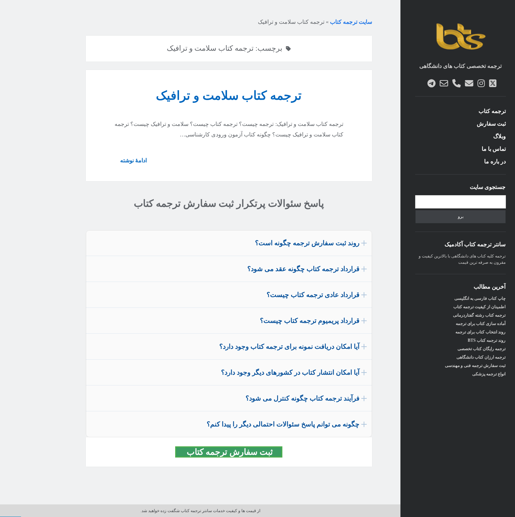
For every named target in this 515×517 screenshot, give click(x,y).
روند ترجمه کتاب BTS (487, 340)
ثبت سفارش (491, 124)
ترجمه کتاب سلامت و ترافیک (229, 95)
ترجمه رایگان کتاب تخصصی (482, 348)
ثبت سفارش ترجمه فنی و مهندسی (475, 365)
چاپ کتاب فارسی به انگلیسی (480, 298)
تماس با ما (494, 149)
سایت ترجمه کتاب (351, 22)
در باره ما (495, 161)
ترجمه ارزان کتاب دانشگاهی (481, 357)
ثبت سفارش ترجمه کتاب (233, 451)
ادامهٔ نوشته (131, 163)
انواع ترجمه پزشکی (489, 373)
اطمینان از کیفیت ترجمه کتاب (479, 306)
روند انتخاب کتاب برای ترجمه (480, 332)
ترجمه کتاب (492, 111)
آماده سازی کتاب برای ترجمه (481, 323)
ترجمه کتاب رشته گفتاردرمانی (479, 315)
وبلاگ (499, 136)
